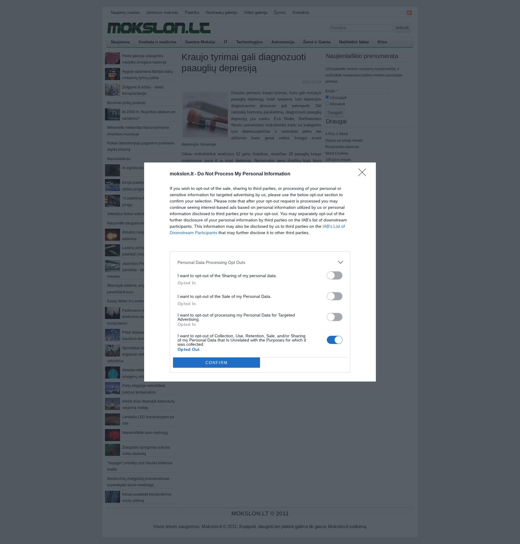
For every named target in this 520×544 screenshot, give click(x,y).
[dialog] (260, 272)
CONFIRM (217, 362)
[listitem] (260, 262)
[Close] (364, 174)
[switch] (334, 275)
